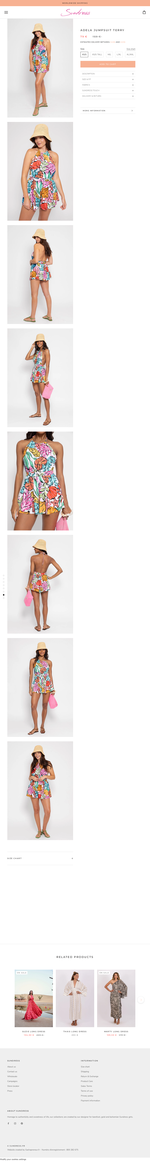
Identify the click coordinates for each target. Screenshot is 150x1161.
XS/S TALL (97, 54)
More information (94, 111)
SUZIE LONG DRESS (33, 1031)
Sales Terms (86, 1086)
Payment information (90, 1100)
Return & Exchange (89, 1076)
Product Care (87, 1081)
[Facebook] (8, 1123)
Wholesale (12, 1076)
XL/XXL (130, 54)
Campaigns (12, 1081)
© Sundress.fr (16, 1146)
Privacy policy (87, 1095)
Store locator (13, 1086)
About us (11, 1066)
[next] (141, 1000)
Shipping (85, 1071)
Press (9, 1091)
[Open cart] (144, 12)
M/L (109, 54)
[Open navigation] (6, 12)
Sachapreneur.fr (32, 1149)
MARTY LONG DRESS (116, 1031)
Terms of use (87, 1091)
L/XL (119, 54)
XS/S (84, 54)
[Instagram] (15, 1123)
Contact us (12, 1071)
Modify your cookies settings (13, 1159)
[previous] (9, 1000)
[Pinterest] (22, 1123)
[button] (107, 74)
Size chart (131, 49)
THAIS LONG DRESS (75, 1031)
